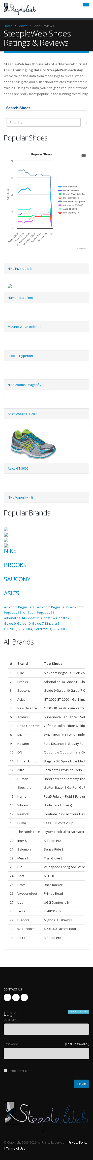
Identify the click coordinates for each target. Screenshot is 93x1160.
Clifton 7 (84, 725)
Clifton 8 (50, 725)
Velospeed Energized (60, 867)
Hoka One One (28, 725)
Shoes (23, 26)
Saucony (17, 579)
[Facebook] (7, 997)
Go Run (72, 787)
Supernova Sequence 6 (61, 717)
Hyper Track (53, 831)
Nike (10, 551)
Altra (20, 770)
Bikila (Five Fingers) (58, 805)
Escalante (51, 770)
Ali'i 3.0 (49, 876)
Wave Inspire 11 (56, 734)
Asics (11, 593)
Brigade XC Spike (56, 761)
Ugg (20, 902)
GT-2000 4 (25, 629)
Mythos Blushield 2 (58, 920)
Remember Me (19, 1071)
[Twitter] (16, 997)
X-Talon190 (52, 840)
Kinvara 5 (52, 623)
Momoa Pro (52, 937)
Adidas (22, 717)
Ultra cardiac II (73, 831)
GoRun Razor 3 (55, 787)
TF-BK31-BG (52, 911)
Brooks (15, 565)
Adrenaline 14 (14, 618)
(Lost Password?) (77, 1044)
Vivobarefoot (27, 893)
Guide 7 (38, 623)
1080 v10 (50, 708)
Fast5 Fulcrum (54, 796)
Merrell (22, 858)
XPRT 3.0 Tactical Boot (60, 928)
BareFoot (51, 779)
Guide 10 (24, 623)
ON (19, 752)
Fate (47, 743)
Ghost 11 (33, 618)
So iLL (21, 937)
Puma (21, 823)
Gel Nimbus (42, 629)
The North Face (28, 831)
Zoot (20, 876)
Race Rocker (53, 885)
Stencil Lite (85, 867)
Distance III (59, 743)
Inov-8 (22, 840)
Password (11, 1044)
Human (22, 779)
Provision (66, 770)
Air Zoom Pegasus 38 (38, 612)
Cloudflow (51, 752)
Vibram (22, 805)
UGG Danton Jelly (57, 902)
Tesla (21, 911)
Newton (23, 743)
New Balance (27, 708)
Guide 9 (10, 623)
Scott (21, 885)
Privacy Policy (77, 1142)
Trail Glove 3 (53, 858)
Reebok (23, 814)
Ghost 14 (48, 618)
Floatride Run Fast (57, 814)
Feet (61, 779)
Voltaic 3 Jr (65, 823)
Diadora (23, 920)
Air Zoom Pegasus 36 (52, 607)
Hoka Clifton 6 (67, 725)
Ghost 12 (62, 618)
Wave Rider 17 (79, 734)
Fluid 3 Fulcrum (76, 796)
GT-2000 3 (60, 629)
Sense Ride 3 (53, 849)
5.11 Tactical (26, 928)
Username (11, 1020)
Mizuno (23, 734)
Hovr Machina (80, 761)
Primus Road (53, 893)
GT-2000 (10, 629)
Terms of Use (15, 1148)
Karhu (22, 796)
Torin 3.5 (80, 770)
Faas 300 (50, 823)
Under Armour (28, 761)
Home (8, 26)
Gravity (74, 743)
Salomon (24, 849)
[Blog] (24, 997)
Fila (19, 867)
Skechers (24, 787)
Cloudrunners (70, 752)
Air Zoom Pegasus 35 (19, 607)
